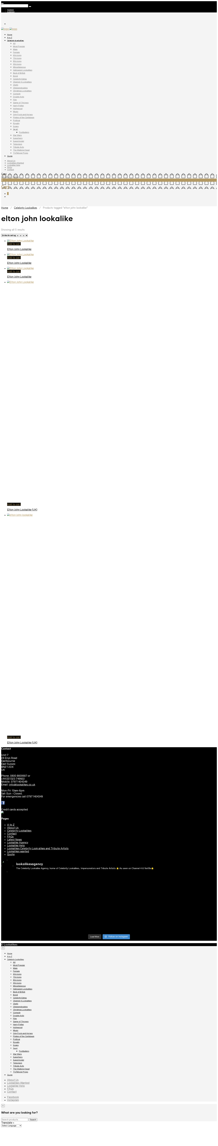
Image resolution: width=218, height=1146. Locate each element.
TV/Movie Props (20, 153)
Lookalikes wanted (18, 851)
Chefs (15, 85)
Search (33, 1120)
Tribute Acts (18, 147)
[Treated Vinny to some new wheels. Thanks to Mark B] (27, 906)
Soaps (16, 126)
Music (15, 111)
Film (15, 100)
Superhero (18, 138)
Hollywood (17, 109)
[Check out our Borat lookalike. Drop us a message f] (27, 927)
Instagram (11, 11)
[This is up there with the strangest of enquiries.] (136, 927)
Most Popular (19, 46)
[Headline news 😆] (81, 890)
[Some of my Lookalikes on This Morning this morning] (27, 918)
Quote (9, 156)
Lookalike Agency (17, 842)
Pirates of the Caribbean (23, 117)
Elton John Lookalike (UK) (22, 509)
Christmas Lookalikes (22, 91)
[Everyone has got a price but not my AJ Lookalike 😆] (136, 918)
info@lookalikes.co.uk (22, 784)
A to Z (9, 37)
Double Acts (18, 97)
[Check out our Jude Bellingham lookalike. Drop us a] (136, 895)
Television (17, 144)
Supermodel (18, 141)
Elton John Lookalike (19, 249)
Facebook (10, 10)
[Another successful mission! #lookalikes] (190, 903)
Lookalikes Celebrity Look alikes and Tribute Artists (38, 848)
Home (9, 34)
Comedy (16, 94)
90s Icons (17, 64)
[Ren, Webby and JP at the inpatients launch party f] (136, 878)
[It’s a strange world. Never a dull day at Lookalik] (81, 926)
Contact (10, 170)
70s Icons (17, 58)
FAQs (9, 167)
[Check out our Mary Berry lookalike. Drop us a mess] (190, 927)
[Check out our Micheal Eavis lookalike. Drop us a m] (136, 908)
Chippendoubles (20, 88)
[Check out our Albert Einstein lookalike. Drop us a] (190, 881)
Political (16, 120)
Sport (15, 129)
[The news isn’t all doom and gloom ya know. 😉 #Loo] (27, 892)
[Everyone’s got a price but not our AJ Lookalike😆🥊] (190, 918)
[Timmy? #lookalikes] (27, 876)
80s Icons (17, 61)
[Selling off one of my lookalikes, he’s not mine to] (81, 879)
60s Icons (17, 55)
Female (16, 52)
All (14, 43)
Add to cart (14, 243)
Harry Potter (18, 106)
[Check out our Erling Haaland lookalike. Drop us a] (190, 895)
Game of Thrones (20, 103)
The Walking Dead (21, 150)
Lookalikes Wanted (15, 163)
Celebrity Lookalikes (15, 40)
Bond (15, 76)
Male (15, 49)
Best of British (19, 73)
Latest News (14, 839)
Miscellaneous (19, 67)
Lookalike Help (13, 165)
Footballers (24, 132)
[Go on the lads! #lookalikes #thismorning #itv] (81, 918)
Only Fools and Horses (23, 114)
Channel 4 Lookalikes (22, 82)
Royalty (16, 123)
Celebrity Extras (20, 79)
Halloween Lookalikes (22, 70)
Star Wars (17, 135)
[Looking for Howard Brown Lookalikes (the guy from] (81, 906)
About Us (11, 161)
